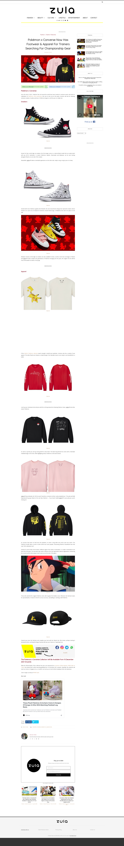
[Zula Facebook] (57, 647)
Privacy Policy (59, 829)
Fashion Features (51, 34)
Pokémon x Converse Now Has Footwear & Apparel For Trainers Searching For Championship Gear (48, 44)
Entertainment (74, 18)
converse (34, 727)
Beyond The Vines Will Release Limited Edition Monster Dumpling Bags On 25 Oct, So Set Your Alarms (94, 58)
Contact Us (92, 829)
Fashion (30, 18)
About (85, 18)
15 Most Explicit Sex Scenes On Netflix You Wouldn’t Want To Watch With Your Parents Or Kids (94, 52)
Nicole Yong (25, 727)
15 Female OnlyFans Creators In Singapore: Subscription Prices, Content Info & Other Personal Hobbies (93, 65)
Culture (51, 18)
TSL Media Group (73, 835)
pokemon (39, 727)
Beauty (40, 18)
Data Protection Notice (43, 829)
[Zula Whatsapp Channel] (71, 647)
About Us (75, 829)
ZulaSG (65, 653)
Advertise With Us (25, 829)
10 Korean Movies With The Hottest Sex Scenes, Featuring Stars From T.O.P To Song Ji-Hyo (93, 46)
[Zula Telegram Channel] (67, 647)
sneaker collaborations (46, 727)
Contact (93, 18)
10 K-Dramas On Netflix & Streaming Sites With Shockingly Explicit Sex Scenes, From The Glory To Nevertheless (94, 41)
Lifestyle (62, 18)
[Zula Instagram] (62, 647)
